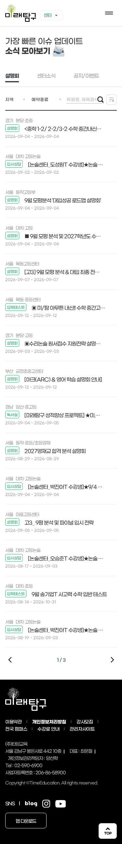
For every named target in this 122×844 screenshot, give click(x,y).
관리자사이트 (82, 729)
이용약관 (13, 722)
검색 (100, 100)
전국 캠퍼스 (16, 729)
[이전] (10, 660)
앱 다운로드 (26, 821)
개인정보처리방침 (49, 722)
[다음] (112, 660)
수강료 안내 (48, 729)
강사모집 (84, 722)
